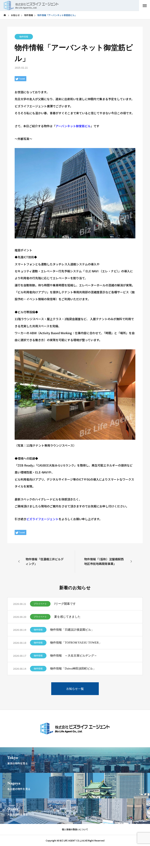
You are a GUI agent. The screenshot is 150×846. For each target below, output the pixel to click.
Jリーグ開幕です (65, 603)
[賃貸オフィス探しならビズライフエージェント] (31, 5)
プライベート (40, 604)
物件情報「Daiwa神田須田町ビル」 (73, 668)
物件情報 (23, 36)
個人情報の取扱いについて (75, 829)
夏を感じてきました (67, 616)
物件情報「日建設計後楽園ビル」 (72, 629)
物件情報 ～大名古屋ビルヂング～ (73, 655)
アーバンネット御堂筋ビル (73, 126)
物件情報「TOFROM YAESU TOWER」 (76, 642)
